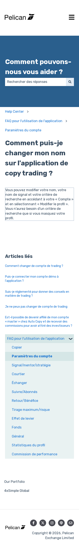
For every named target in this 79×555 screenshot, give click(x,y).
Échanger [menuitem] (19, 383)
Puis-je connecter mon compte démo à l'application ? (32, 279)
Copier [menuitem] (17, 347)
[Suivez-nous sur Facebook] (33, 523)
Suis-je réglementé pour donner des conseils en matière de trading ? (37, 294)
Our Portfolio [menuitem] (14, 482)
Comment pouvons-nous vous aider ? (38, 67)
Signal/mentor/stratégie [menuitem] (31, 365)
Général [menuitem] (18, 436)
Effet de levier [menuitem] (23, 418)
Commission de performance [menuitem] (34, 454)
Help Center (14, 112)
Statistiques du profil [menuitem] (28, 445)
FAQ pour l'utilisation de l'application (33, 121)
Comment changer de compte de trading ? (34, 266)
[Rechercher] (70, 82)
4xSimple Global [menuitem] (16, 491)
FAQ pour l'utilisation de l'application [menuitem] (35, 339)
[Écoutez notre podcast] (61, 523)
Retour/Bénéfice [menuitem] (25, 401)
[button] (70, 339)
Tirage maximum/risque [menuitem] (31, 410)
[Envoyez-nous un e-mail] (70, 523)
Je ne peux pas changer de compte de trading (36, 306)
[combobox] (35, 82)
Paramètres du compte (23, 130)
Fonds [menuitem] (16, 427)
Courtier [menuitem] (18, 374)
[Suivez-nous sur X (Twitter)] (42, 523)
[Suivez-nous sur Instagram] (52, 523)
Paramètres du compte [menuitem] (32, 356)
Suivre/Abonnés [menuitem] (24, 392)
